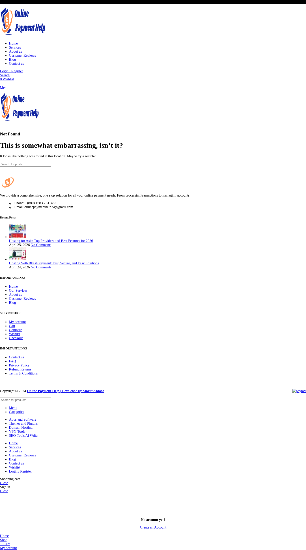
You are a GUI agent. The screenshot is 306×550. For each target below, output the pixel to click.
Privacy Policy (19, 365)
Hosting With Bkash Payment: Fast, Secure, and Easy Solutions (54, 263)
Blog (12, 302)
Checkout (16, 338)
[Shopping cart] (1, 125)
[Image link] (22, 188)
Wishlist (14, 334)
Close (4, 483)
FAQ (12, 361)
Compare (15, 330)
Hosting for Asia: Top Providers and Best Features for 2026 (51, 241)
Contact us (16, 357)
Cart (12, 326)
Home (13, 286)
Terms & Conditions (23, 373)
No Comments (41, 245)
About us (15, 294)
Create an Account (153, 527)
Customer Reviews (22, 298)
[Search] (301, 164)
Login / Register (20, 471)
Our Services (18, 290)
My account (17, 322)
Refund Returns (20, 369)
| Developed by (55, 391)
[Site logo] (23, 36)
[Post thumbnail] (17, 237)
